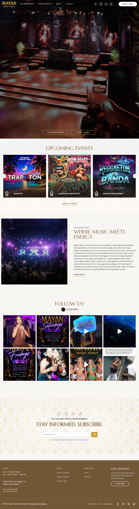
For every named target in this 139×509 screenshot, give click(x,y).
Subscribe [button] (120, 484)
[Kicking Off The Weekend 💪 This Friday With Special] (53, 364)
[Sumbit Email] (94, 434)
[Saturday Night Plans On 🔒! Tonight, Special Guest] (19, 331)
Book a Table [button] (62, 481)
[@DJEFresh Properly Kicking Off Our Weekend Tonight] (19, 364)
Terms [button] (101, 504)
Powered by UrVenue (38, 504)
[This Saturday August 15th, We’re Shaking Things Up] (86, 331)
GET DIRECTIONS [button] (10, 489)
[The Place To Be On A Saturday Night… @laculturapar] (119, 364)
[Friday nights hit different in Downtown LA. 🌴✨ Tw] (119, 331)
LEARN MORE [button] (79, 274)
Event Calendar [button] (63, 473)
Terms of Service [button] (81, 440)
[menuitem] (27, 4)
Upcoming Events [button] (55, 132)
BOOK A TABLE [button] (83, 132)
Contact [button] (69, 4)
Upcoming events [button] (27, 4)
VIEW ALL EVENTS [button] (69, 204)
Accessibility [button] (108, 504)
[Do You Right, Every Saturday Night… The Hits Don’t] (53, 331)
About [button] (58, 4)
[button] (95, 4)
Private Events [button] (63, 477)
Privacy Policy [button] (64, 440)
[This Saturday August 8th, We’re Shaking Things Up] (86, 364)
